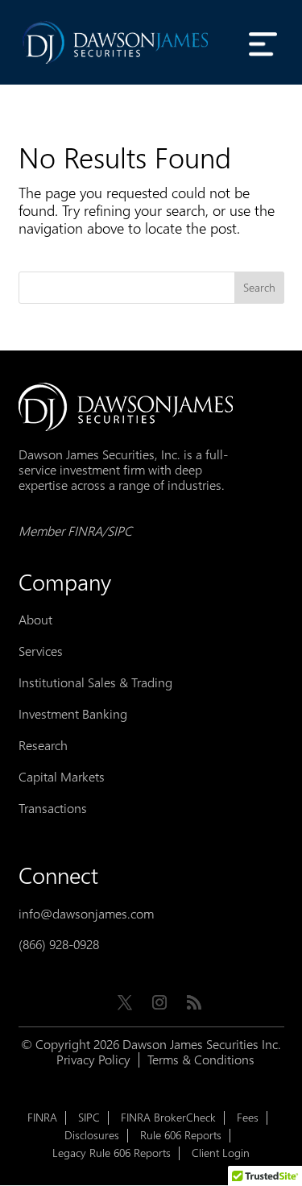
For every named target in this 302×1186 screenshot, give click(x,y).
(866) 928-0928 (59, 944)
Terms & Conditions (200, 1060)
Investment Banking (73, 714)
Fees (248, 1118)
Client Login (221, 1153)
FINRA (42, 1118)
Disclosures (91, 1135)
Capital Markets (62, 777)
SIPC (89, 1118)
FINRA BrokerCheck (168, 1118)
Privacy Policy (93, 1060)
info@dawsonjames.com (86, 914)
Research (43, 745)
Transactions (53, 808)
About (35, 620)
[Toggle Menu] (263, 44)
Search (259, 288)
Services (41, 651)
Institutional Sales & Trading (95, 682)
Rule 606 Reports (180, 1135)
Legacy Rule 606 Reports (111, 1153)
